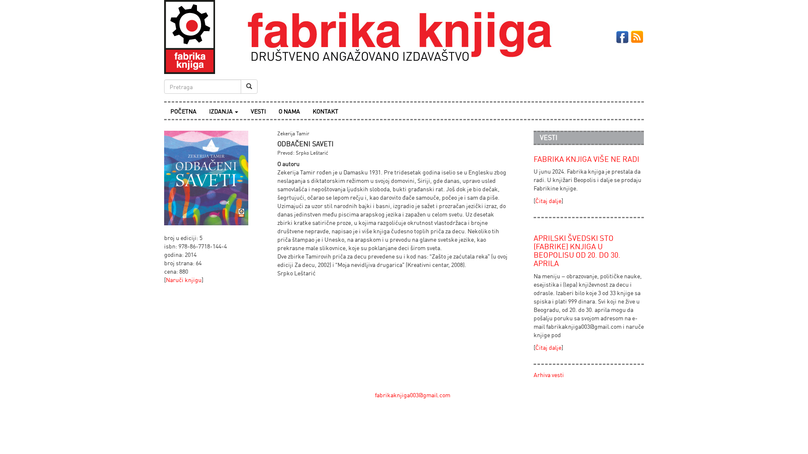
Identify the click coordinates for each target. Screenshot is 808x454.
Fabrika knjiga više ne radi (586, 159)
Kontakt (325, 111)
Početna (183, 111)
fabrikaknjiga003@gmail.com (412, 395)
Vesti (258, 111)
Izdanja (221, 111)
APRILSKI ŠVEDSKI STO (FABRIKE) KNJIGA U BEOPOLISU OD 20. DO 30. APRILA (577, 250)
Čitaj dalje (548, 200)
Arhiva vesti (549, 374)
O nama (289, 111)
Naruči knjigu (184, 279)
